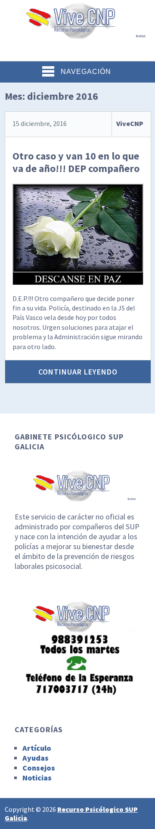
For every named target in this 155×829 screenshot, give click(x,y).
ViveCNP (129, 123)
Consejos (38, 768)
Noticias (37, 778)
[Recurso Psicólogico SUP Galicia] (77, 34)
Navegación (86, 71)
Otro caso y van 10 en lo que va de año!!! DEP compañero (76, 162)
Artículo (36, 748)
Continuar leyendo (78, 372)
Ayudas (35, 758)
